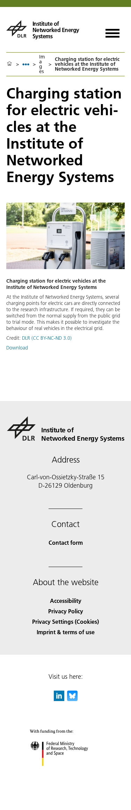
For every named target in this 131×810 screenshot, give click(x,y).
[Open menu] (112, 31)
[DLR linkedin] (59, 699)
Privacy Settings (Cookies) (65, 621)
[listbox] (25, 64)
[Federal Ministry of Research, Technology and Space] (65, 773)
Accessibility (65, 600)
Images (42, 64)
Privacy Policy (65, 611)
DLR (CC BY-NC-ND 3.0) (47, 338)
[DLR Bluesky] (72, 699)
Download (17, 348)
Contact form (66, 542)
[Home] (9, 64)
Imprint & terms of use (66, 632)
